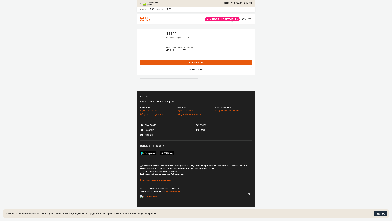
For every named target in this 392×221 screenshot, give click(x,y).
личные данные (196, 62)
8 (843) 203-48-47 (186, 110)
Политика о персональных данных (155, 180)
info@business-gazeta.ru (152, 114)
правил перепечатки (171, 191)
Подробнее (150, 213)
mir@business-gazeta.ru (189, 114)
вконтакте (150, 125)
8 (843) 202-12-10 (148, 110)
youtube (148, 134)
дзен (203, 129)
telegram (149, 129)
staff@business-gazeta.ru (227, 110)
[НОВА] (221, 19)
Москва (161, 9)
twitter (203, 125)
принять (381, 214)
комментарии (196, 69)
